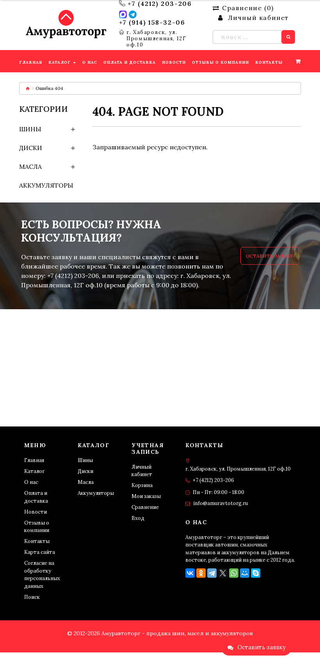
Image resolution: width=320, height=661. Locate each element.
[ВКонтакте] (190, 573)
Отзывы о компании (36, 526)
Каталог (34, 471)
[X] (223, 573)
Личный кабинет (142, 471)
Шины (30, 129)
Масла (30, 166)
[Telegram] (212, 573)
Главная (34, 460)
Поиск (32, 597)
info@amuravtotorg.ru (220, 503)
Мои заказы (146, 496)
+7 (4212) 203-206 (160, 3)
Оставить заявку (269, 256)
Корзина (142, 485)
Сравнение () (248, 8)
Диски (30, 148)
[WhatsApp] (233, 573)
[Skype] (255, 573)
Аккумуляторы (46, 185)
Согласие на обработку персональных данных (42, 574)
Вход (138, 518)
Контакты (37, 541)
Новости (35, 512)
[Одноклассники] (201, 573)
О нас (31, 482)
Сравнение (145, 507)
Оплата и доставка (36, 497)
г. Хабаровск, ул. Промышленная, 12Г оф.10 (156, 38)
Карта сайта (39, 552)
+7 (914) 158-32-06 (152, 22)
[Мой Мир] (244, 573)
